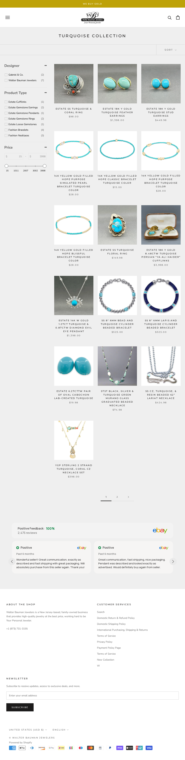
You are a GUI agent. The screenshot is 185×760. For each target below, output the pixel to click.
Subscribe (20, 707)
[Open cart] (178, 17)
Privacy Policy (104, 642)
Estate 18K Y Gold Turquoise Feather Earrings (117, 112)
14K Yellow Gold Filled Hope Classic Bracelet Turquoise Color (117, 179)
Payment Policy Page (109, 648)
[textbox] (15, 156)
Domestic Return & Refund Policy (116, 618)
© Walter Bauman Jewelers (32, 737)
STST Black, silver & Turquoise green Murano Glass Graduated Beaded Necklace (117, 398)
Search (101, 612)
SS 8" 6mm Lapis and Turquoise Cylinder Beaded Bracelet (161, 324)
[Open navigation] (7, 17)
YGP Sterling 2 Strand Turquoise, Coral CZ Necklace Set (73, 469)
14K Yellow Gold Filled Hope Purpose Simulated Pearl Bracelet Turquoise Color (73, 182)
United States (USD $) (26, 729)
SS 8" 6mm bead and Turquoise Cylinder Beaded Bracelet (117, 324)
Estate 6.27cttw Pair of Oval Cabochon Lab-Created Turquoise (73, 395)
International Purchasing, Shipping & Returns (122, 630)
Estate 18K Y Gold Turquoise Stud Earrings (161, 112)
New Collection (105, 659)
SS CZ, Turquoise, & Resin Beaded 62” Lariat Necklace (161, 395)
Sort (169, 49)
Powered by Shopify (20, 742)
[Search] (170, 17)
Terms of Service (106, 636)
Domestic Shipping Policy (111, 624)
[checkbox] (26, 75)
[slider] (6, 166)
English (59, 729)
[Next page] (128, 497)
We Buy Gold (92, 4)
